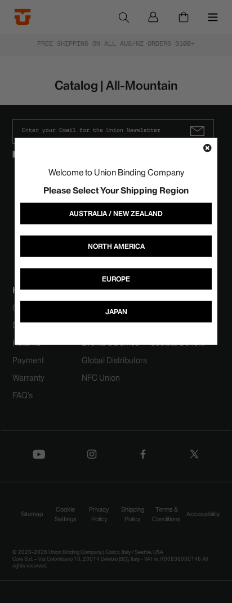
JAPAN (116, 311)
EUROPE (116, 278)
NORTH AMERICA (116, 245)
